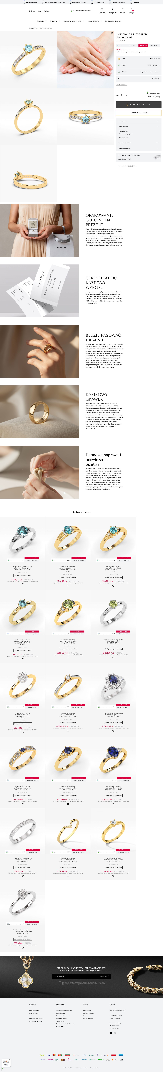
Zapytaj (131, 166)
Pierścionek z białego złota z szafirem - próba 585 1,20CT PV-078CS (113, 714)
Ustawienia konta (33, 1013)
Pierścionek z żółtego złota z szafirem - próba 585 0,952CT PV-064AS (113, 788)
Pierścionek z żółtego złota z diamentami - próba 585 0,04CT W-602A (68, 859)
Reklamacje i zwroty (61, 1018)
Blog (39, 11)
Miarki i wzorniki (60, 1021)
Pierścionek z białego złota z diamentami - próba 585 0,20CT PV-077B (22, 859)
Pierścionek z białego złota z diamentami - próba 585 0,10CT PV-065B (22, 931)
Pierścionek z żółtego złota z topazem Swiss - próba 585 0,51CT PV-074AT (22, 642)
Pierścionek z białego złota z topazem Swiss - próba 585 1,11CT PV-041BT (22, 568)
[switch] (6, 1065)
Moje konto (32, 1004)
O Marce (32, 11)
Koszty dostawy (60, 1013)
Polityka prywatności (81, 1067)
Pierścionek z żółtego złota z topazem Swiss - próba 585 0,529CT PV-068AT (113, 569)
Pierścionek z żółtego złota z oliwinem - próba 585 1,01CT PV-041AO (68, 641)
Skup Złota (136, 2)
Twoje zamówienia (34, 1010)
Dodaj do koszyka (140, 105)
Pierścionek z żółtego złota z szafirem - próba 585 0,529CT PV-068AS (68, 788)
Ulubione (31, 1016)
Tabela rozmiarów (121, 85)
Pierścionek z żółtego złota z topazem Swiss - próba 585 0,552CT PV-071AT (68, 569)
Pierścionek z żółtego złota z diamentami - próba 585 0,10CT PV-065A (22, 715)
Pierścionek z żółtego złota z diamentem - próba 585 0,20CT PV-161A (113, 859)
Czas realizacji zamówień (63, 1016)
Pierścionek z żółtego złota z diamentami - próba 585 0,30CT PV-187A (68, 714)
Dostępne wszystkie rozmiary (22, 575)
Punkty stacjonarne (88, 1018)
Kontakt (46, 11)
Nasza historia (87, 1010)
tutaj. (83, 984)
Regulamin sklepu (95, 1067)
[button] (22, 584)
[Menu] (9, 1060)
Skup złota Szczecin (88, 1013)
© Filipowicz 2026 (68, 1067)
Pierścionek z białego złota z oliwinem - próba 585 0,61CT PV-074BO (113, 641)
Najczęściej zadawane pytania (64, 1010)
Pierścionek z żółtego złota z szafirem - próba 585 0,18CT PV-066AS (22, 788)
